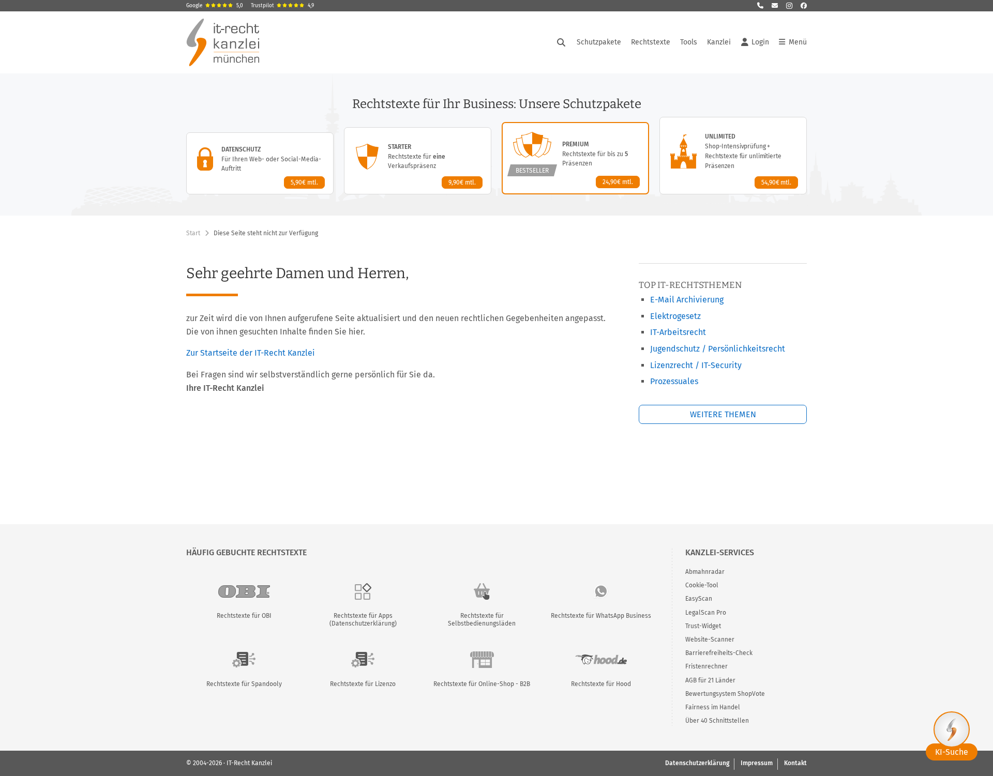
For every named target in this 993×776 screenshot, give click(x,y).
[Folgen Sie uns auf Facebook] (804, 6)
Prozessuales (674, 381)
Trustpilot (282, 6)
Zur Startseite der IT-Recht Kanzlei (250, 353)
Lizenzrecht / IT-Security (696, 365)
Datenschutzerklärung (697, 763)
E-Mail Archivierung (687, 300)
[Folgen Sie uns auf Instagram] (789, 5)
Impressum (757, 763)
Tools (688, 42)
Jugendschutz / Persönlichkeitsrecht (717, 349)
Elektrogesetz (675, 316)
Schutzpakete (599, 42)
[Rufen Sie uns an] (760, 5)
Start (193, 233)
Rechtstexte (650, 42)
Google (214, 6)
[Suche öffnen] (561, 42)
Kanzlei (719, 42)
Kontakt (795, 763)
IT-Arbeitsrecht (678, 332)
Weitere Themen (723, 414)
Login (760, 42)
